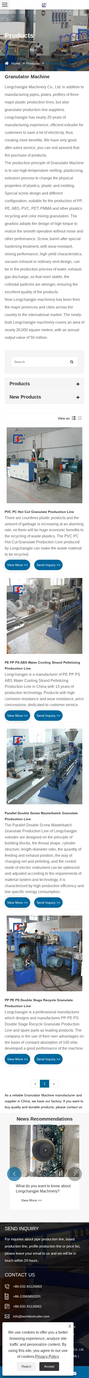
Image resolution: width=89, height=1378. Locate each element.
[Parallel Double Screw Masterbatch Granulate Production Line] (44, 766)
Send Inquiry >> (48, 565)
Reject (26, 1366)
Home (15, 63)
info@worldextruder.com (31, 1316)
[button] (14, 1174)
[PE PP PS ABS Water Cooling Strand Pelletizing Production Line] (44, 616)
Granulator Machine (60, 63)
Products (32, 63)
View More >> (17, 565)
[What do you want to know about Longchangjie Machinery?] (44, 1151)
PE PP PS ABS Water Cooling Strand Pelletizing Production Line (42, 665)
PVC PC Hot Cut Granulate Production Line (39, 512)
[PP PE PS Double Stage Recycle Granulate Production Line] (44, 953)
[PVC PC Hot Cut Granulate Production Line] (44, 465)
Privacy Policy (47, 1357)
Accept (49, 1366)
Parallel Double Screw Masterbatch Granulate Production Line (41, 816)
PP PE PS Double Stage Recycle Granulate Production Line (39, 1003)
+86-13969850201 (27, 1296)
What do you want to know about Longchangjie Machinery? (43, 1188)
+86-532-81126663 (27, 1286)
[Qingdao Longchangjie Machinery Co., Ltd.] (44, 5)
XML (74, 1356)
